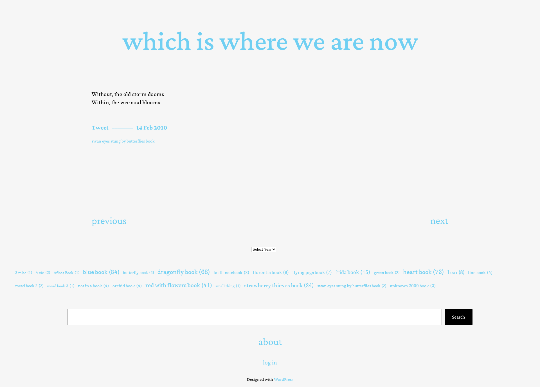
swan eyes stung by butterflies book (123, 141)
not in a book (93, 285)
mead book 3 (60, 286)
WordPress (283, 379)
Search (458, 317)
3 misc (23, 272)
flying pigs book (312, 272)
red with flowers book (178, 285)
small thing (227, 286)
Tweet (100, 127)
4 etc (43, 272)
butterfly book (138, 272)
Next (439, 220)
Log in (270, 362)
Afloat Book (66, 272)
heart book (423, 271)
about (270, 341)
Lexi (455, 272)
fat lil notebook (231, 272)
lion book (480, 272)
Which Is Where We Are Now (270, 41)
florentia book (271, 272)
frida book (352, 272)
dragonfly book (184, 271)
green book (386, 272)
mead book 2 (29, 285)
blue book (101, 272)
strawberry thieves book (279, 285)
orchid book (127, 285)
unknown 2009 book (413, 285)
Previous (109, 220)
